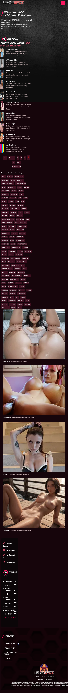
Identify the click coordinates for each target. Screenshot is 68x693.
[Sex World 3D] (34, 390)
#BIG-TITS (4, 205)
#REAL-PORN (5, 180)
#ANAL (25, 198)
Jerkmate (16, 474)
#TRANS (22, 286)
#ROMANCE (5, 240)
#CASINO (21, 191)
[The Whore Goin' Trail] (2, 105)
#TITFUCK (20, 251)
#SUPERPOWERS (15, 258)
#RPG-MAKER (12, 226)
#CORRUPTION (20, 219)
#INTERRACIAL (27, 276)
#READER (26, 212)
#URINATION (19, 254)
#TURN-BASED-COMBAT (8, 230)
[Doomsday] (2, 74)
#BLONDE (24, 208)
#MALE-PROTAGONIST (7, 184)
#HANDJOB (22, 233)
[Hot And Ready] (2, 84)
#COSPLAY (4, 304)
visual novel (9, 614)
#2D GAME (17, 269)
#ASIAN (13, 307)
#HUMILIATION (5, 276)
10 (13, 162)
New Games (10, 551)
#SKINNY (4, 300)
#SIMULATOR (5, 194)
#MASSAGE (5, 297)
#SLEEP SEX (11, 261)
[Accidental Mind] (2, 148)
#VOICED (11, 254)
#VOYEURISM (12, 251)
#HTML (4, 187)
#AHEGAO (4, 272)
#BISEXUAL (5, 290)
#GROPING (4, 237)
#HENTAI (19, 187)
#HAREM (4, 254)
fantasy (7, 585)
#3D (20, 198)
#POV (11, 297)
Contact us (9, 658)
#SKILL (21, 194)
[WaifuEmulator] (2, 116)
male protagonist (7, 598)
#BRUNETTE (5, 212)
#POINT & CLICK (14, 279)
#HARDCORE (5, 208)
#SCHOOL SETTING (21, 261)
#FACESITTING (21, 293)
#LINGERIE (20, 304)
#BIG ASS (12, 237)
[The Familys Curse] (2, 52)
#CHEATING (5, 279)
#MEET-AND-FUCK (15, 208)
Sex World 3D (18, 418)
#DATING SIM (21, 272)
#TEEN (20, 212)
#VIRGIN (4, 251)
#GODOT (23, 279)
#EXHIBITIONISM (20, 240)
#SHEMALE (5, 215)
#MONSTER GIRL (16, 247)
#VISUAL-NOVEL (19, 176)
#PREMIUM (19, 215)
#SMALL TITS (12, 300)
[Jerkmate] (34, 447)
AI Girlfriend (17, 530)
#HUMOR (12, 215)
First (5, 158)
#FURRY (4, 201)
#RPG (3, 176)
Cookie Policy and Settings (10, 653)
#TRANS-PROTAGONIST (8, 219)
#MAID (27, 300)
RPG (6, 607)
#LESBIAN (10, 201)
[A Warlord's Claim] (2, 63)
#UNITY (4, 283)
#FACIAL (29, 290)
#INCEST (13, 244)
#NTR (27, 219)
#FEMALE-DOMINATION (20, 223)
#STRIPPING (25, 258)
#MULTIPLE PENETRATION (17, 265)
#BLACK (20, 307)
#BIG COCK (20, 300)
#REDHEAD (13, 212)
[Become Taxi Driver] (2, 95)
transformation (10, 610)
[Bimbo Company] (2, 127)
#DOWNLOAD (13, 198)
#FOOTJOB (10, 283)
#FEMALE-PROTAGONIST (17, 180)
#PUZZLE (13, 191)
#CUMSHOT (21, 290)
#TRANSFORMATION (21, 184)
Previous (12, 158)
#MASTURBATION (22, 244)
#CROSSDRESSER (12, 286)
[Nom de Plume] (2, 137)
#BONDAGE (20, 205)
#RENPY (4, 226)
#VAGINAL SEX (5, 233)
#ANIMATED (20, 237)
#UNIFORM (12, 304)
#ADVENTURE (5, 191)
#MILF (17, 201)
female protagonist (7, 589)
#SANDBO (25, 247)
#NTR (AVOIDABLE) (16, 276)
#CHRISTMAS (5, 307)
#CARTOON (5, 198)
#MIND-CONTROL (22, 226)
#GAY (22, 201)
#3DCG (24, 269)
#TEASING (14, 233)
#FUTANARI (19, 283)
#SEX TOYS (28, 251)
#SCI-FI (4, 261)
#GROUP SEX (5, 244)
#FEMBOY (26, 283)
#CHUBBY (23, 297)
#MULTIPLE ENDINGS (7, 269)
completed (8, 581)
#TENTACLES (5, 258)
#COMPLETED (11, 187)
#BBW (17, 297)
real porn (8, 603)
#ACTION (26, 187)
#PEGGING (4, 293)
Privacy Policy (10, 648)
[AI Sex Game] (34, 334)
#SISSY (4, 286)
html (6, 594)
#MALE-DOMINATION (7, 223)
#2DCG (12, 240)
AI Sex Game (15, 361)
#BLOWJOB (12, 205)
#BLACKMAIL (12, 272)
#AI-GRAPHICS (20, 230)
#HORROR (27, 304)
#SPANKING (12, 293)
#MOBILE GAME (6, 247)
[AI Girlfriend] (34, 503)
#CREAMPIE (13, 290)
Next (18, 162)
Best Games (10, 562)
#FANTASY (10, 176)
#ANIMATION (14, 194)
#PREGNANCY (5, 265)
